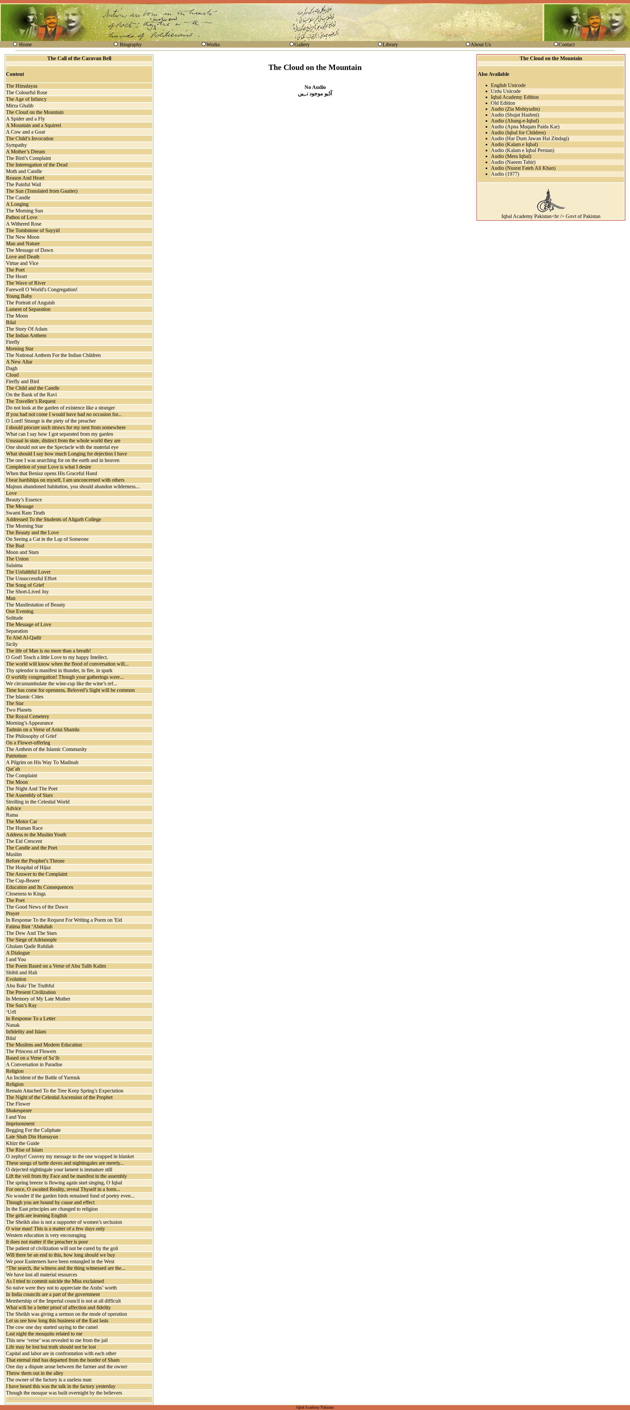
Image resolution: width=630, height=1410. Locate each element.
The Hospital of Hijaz (28, 867)
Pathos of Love (21, 217)
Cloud (12, 375)
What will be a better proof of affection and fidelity (58, 1307)
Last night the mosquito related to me (44, 1333)
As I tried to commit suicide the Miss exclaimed (55, 1281)
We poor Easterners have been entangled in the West (60, 1261)
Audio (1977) (505, 174)
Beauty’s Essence (24, 499)
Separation (17, 631)
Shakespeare (19, 1110)
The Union (17, 559)
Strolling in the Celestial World (38, 801)
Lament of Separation (28, 309)
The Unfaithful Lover (28, 572)
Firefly (13, 342)
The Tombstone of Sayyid (33, 230)
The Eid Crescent (24, 841)
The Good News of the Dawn (37, 907)
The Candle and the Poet (31, 847)
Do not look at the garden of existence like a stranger (60, 407)
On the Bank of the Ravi (31, 394)
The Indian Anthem (26, 335)
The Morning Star (24, 526)
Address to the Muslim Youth (36, 834)
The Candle (18, 197)
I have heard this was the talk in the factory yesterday (61, 1386)
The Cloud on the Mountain (35, 112)
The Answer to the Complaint (36, 874)
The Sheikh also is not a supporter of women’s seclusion (64, 1222)
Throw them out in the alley (34, 1373)
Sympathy (16, 145)
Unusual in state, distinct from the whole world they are (63, 440)
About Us (481, 44)
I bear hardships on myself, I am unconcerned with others (65, 480)
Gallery (302, 44)
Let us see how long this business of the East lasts (57, 1320)
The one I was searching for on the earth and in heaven (62, 460)
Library (390, 44)
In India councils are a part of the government (53, 1294)
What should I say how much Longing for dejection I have (66, 453)
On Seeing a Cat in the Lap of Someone (47, 539)
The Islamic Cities (24, 696)
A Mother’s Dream (25, 151)
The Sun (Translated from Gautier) (41, 191)
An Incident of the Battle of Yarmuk (43, 1077)
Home (25, 44)
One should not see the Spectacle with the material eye (62, 447)
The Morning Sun (24, 210)
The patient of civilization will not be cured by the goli (62, 1248)
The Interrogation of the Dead (37, 164)
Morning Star (19, 348)
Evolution (16, 979)
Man (10, 598)
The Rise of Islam (24, 1150)
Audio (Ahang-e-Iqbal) (515, 120)
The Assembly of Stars (29, 795)
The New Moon (22, 237)
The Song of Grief (25, 585)
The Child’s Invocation (29, 138)
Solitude (14, 618)
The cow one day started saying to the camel (52, 1327)
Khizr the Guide (22, 1143)
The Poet (15, 270)
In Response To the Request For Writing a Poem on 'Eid (64, 920)
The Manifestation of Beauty (35, 604)
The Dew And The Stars (31, 933)
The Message (19, 506)
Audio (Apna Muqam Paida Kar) (525, 126)
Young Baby (19, 296)
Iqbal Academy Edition (515, 97)
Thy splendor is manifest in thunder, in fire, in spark (59, 670)
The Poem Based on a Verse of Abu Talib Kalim (56, 966)
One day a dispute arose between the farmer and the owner (66, 1366)
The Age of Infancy (26, 99)
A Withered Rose (23, 224)
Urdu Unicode (506, 91)
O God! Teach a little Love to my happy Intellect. (57, 657)
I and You (16, 959)
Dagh (11, 368)
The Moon (17, 316)
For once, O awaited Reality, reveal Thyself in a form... (63, 1189)
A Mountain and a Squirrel (33, 125)
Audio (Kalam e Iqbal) (514, 144)
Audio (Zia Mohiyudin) (515, 109)
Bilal (11, 322)
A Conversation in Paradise (34, 1064)
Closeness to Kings (26, 893)
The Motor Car (21, 821)
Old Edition (503, 103)
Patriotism (16, 756)
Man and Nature (23, 243)
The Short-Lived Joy (27, 591)
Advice (13, 808)
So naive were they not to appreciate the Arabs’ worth (61, 1287)
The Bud (15, 545)
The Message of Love (28, 624)
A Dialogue (18, 953)
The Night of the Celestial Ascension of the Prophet (59, 1097)
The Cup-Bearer (23, 880)
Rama (12, 815)
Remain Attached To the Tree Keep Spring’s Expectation (64, 1090)
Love (11, 493)
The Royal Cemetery (27, 716)
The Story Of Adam (26, 329)
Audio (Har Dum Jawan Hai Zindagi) (530, 138)
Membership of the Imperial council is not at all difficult (63, 1301)
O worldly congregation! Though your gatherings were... (65, 677)
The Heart (16, 276)
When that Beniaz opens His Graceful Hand (51, 473)
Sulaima (14, 565)
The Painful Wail (23, 184)
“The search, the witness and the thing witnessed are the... (65, 1268)
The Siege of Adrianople (31, 939)
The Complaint (21, 775)
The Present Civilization (31, 992)
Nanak (13, 1025)
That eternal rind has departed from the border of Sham (62, 1360)
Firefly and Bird (22, 381)
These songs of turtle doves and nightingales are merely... (65, 1163)
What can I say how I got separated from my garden (59, 434)
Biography (131, 44)
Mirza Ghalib (19, 105)
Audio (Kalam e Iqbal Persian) (522, 150)
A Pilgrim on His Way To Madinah (42, 762)
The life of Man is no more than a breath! (48, 650)
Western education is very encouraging (46, 1235)
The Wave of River (26, 283)
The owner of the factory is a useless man (49, 1379)
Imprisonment (20, 1123)
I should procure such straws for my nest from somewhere (66, 427)
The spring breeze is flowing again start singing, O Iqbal (64, 1182)
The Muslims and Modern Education (44, 1044)
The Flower (18, 1104)
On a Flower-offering (28, 742)
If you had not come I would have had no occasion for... (64, 414)
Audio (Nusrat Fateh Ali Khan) (523, 168)
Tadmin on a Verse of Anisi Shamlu (42, 729)
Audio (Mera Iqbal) (511, 156)
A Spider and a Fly (25, 118)
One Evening (19, 611)
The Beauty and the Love (32, 532)
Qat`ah (13, 769)
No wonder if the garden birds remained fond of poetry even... (70, 1196)
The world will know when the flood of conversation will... (67, 664)
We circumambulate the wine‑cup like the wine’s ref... (61, 683)
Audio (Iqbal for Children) (518, 132)
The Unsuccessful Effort (31, 578)
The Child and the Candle (32, 388)
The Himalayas (21, 86)
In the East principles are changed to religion (52, 1209)
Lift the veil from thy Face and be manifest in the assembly (66, 1176)
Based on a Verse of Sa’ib (32, 1058)
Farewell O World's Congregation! (41, 289)
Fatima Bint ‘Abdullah (29, 926)
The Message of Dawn (29, 250)
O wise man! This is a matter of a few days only (55, 1228)
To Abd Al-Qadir (23, 637)
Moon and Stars (22, 552)
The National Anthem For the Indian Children (53, 355)
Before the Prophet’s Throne (35, 861)
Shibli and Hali (21, 972)
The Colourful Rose (26, 92)
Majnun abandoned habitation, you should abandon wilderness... (72, 486)
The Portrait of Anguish (30, 302)
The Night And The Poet (31, 788)
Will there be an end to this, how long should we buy (60, 1255)
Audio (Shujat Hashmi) (515, 115)
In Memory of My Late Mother (38, 999)
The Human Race (24, 828)
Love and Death (22, 256)
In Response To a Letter (30, 1018)
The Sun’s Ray (21, 1005)
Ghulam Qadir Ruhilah (29, 946)
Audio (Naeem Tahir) (513, 162)
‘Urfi (11, 1012)
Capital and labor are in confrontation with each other (61, 1353)
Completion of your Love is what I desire (48, 467)
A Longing (17, 204)
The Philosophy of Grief (31, 736)
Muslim (14, 854)
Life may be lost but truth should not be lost (51, 1347)
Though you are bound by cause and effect (50, 1202)
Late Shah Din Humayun (32, 1136)
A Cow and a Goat (25, 132)
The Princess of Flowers (31, 1051)
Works (213, 44)
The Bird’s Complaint (28, 158)
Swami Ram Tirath (25, 513)
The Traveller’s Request (30, 401)
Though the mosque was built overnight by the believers (64, 1393)
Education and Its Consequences (39, 887)
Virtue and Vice (22, 263)
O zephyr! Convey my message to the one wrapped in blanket (70, 1156)
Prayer (12, 913)
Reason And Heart (25, 178)
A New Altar (19, 361)
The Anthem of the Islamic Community (46, 749)
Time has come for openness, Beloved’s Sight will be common (70, 690)
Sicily (12, 644)
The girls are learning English (36, 1215)
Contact (566, 44)
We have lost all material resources (41, 1274)
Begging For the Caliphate (33, 1130)
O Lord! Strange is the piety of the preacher (51, 421)
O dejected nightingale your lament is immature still (59, 1169)
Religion (15, 1071)
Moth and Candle (24, 171)
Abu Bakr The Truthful (30, 985)
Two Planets (19, 710)
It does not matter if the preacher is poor (47, 1242)
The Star (15, 703)
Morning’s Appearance (29, 723)
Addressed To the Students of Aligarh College (53, 519)
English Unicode (508, 85)
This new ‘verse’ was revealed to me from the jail (57, 1340)
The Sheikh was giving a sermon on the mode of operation (66, 1314)
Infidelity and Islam (26, 1031)
